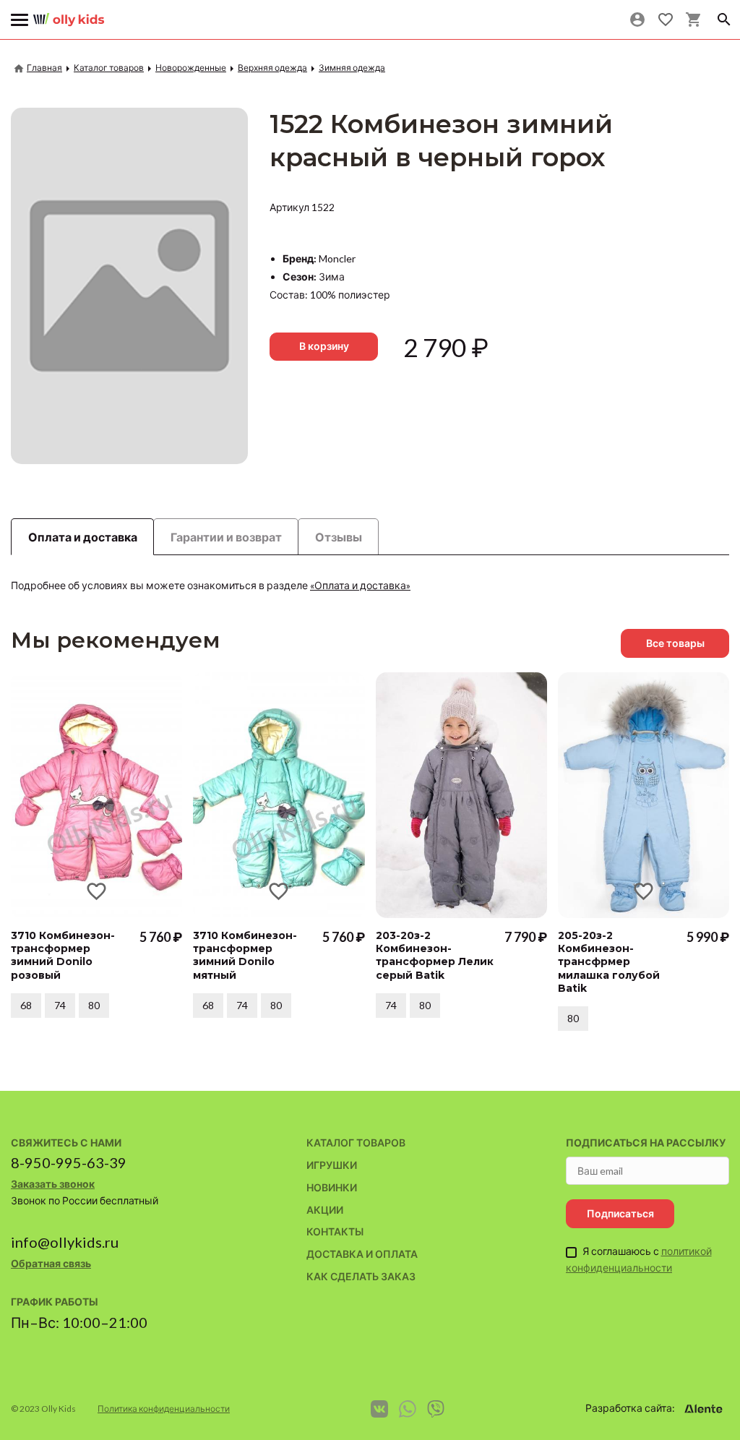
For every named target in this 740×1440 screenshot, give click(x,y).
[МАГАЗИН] (69, 14)
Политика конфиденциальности (164, 1408)
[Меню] (20, 20)
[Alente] (703, 1409)
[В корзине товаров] (693, 19)
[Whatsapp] (407, 1409)
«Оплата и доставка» (360, 585)
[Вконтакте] (379, 1409)
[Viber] (435, 1409)
